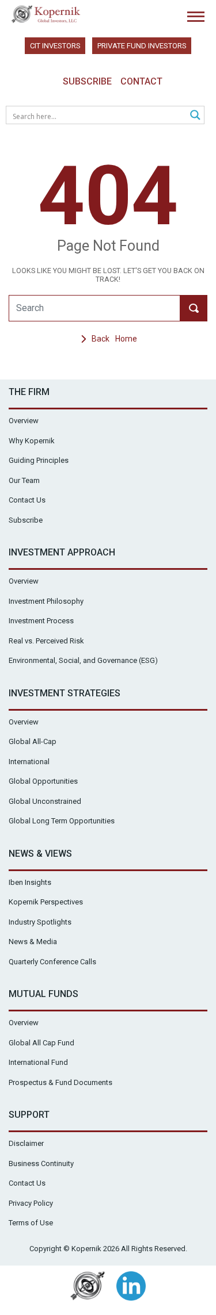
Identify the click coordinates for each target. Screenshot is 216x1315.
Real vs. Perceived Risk (46, 641)
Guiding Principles (39, 460)
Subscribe (87, 81)
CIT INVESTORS (55, 45)
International (29, 761)
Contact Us (27, 500)
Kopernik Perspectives (46, 902)
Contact (141, 81)
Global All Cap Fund (41, 1042)
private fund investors (142, 45)
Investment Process (41, 620)
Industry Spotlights (40, 922)
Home (126, 338)
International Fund (38, 1062)
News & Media (33, 941)
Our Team (24, 480)
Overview (24, 420)
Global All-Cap (32, 741)
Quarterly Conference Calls (52, 961)
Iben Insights (30, 882)
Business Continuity (41, 1163)
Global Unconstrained (45, 801)
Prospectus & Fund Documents (60, 1082)
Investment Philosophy (46, 601)
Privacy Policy (31, 1203)
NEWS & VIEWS (40, 853)
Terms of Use (31, 1222)
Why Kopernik (32, 440)
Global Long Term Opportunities (62, 820)
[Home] (46, 14)
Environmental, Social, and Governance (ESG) (83, 660)
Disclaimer (26, 1143)
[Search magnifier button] (195, 115)
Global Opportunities (43, 781)
